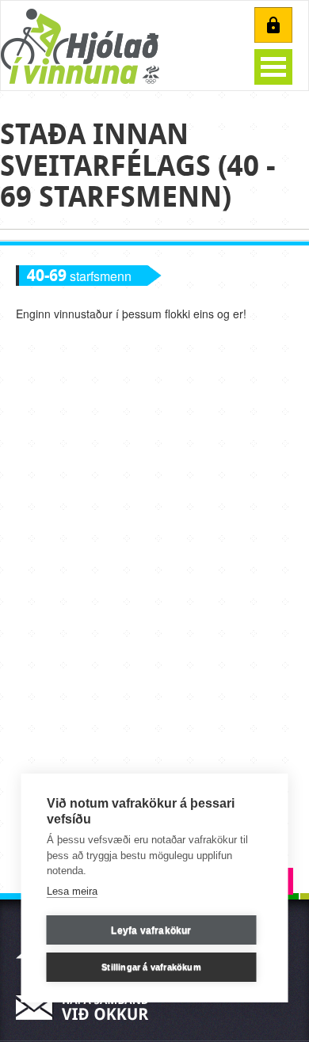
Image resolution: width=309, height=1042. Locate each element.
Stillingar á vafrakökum (151, 967)
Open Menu (273, 67)
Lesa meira (72, 891)
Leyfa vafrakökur (151, 930)
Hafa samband (87, 1007)
